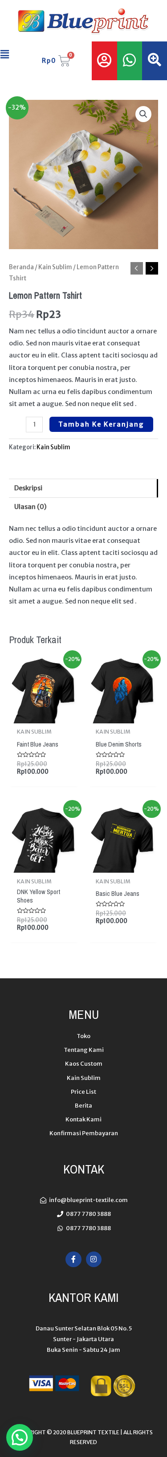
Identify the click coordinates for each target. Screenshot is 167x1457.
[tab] (83, 488)
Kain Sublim (55, 267)
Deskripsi (28, 488)
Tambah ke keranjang (101, 424)
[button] (8, 54)
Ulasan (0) (30, 507)
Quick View (44, 716)
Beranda (21, 267)
